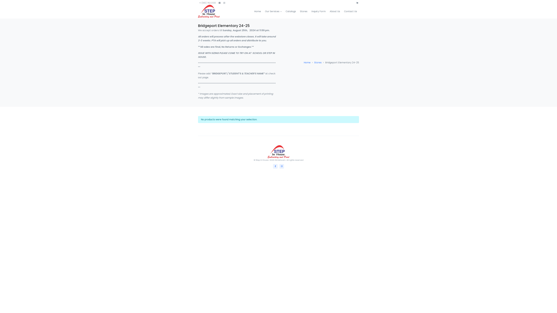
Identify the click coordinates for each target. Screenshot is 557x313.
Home (257, 11)
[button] (357, 3)
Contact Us (350, 11)
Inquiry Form (318, 11)
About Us (335, 11)
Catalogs (291, 11)
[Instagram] (281, 166)
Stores (303, 11)
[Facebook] (275, 166)
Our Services (272, 11)
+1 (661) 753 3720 (207, 2)
